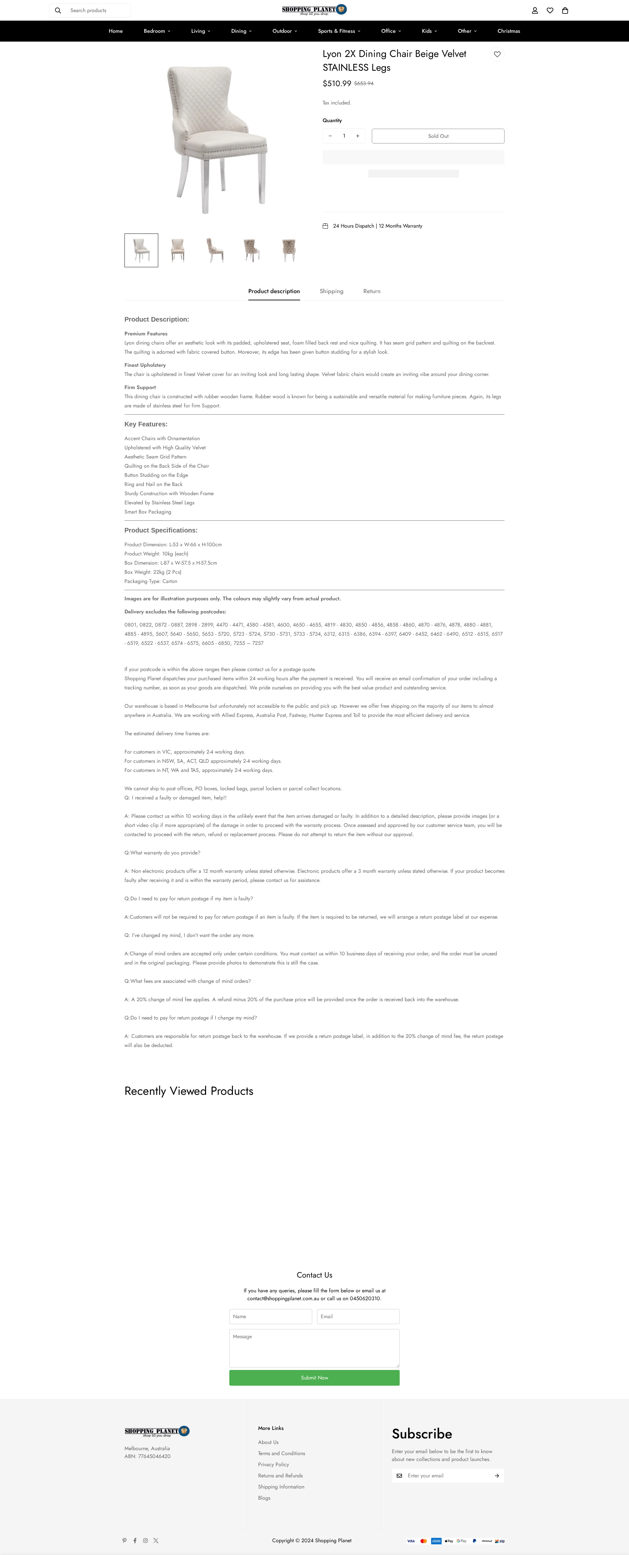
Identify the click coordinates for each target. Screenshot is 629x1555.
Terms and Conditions (281, 1453)
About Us (268, 1442)
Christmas (509, 31)
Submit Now (314, 1377)
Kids (427, 31)
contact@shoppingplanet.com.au (283, 1298)
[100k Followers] (145, 1540)
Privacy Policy (273, 1464)
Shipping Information (281, 1486)
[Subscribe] (497, 1475)
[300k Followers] (135, 1540)
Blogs (264, 1498)
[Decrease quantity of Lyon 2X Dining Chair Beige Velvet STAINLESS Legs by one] (330, 136)
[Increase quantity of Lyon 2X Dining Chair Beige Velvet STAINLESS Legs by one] (358, 136)
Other (464, 31)
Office (388, 31)
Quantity (332, 120)
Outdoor (282, 31)
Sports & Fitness (336, 31)
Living (198, 31)
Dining (238, 31)
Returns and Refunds (280, 1475)
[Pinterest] (124, 1540)
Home (116, 31)
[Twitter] (156, 1540)
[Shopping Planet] (314, 10)
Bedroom (154, 31)
